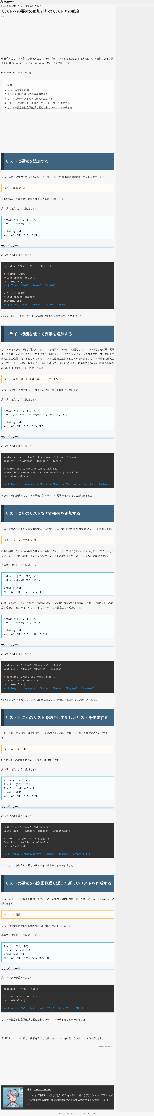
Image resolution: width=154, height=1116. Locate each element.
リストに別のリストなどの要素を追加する (30, 98)
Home (3, 6)
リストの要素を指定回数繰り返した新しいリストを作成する (39, 107)
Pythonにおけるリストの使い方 (29, 6)
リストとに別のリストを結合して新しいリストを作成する (38, 103)
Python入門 (11, 6)
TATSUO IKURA (42, 1089)
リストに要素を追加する (20, 89)
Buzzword (78, 1114)
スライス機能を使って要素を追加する (27, 94)
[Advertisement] (57, 34)
